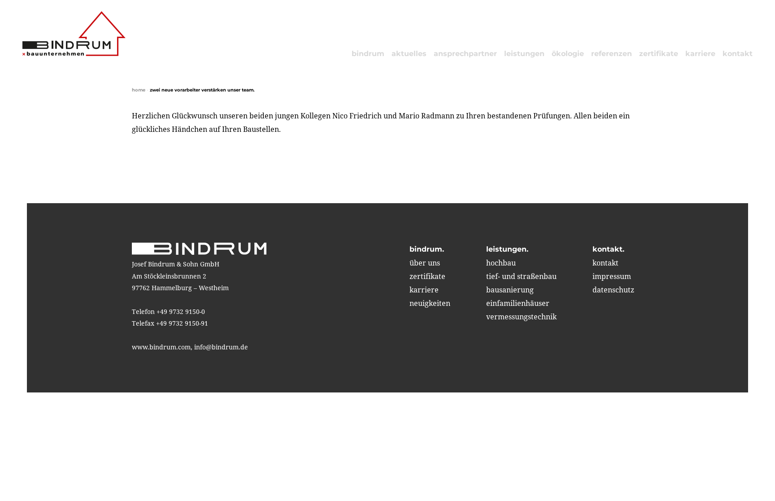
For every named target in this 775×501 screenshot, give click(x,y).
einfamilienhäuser (517, 303)
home (138, 90)
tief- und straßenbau (521, 276)
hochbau (501, 263)
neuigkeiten (429, 303)
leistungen (524, 53)
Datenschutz (613, 290)
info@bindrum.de (221, 347)
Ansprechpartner (465, 53)
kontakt (738, 53)
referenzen (611, 53)
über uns (424, 263)
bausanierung (510, 290)
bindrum (368, 53)
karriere (700, 53)
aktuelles (409, 53)
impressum (611, 276)
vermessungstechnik (521, 317)
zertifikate (658, 53)
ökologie (568, 53)
